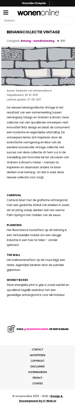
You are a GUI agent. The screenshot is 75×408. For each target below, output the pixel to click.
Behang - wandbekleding (37, 41)
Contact (37, 349)
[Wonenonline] (37, 12)
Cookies (37, 383)
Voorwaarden (37, 372)
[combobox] (37, 20)
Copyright (37, 360)
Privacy (37, 377)
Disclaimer (37, 366)
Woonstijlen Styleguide (34, 3)
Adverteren (37, 355)
